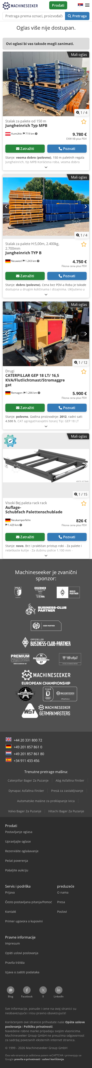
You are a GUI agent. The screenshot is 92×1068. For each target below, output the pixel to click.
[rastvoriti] (46, 167)
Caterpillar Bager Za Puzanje (28, 780)
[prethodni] (6, 84)
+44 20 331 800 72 (28, 740)
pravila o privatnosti (27, 1059)
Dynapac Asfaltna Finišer (26, 791)
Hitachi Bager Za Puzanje (66, 811)
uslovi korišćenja (53, 1059)
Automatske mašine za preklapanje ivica (46, 801)
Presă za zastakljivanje (67, 791)
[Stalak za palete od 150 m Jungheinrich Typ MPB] (46, 84)
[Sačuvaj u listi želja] (84, 122)
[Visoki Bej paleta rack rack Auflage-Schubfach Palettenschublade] (46, 465)
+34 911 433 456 (26, 760)
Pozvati (69, 148)
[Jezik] (80, 5)
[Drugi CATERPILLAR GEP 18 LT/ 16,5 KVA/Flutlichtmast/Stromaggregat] (46, 334)
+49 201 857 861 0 (28, 747)
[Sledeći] (85, 84)
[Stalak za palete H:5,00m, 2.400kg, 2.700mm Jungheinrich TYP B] (46, 206)
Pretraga (79, 16)
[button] (87, 5)
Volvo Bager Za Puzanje (24, 811)
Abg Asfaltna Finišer (70, 780)
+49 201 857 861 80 (29, 754)
